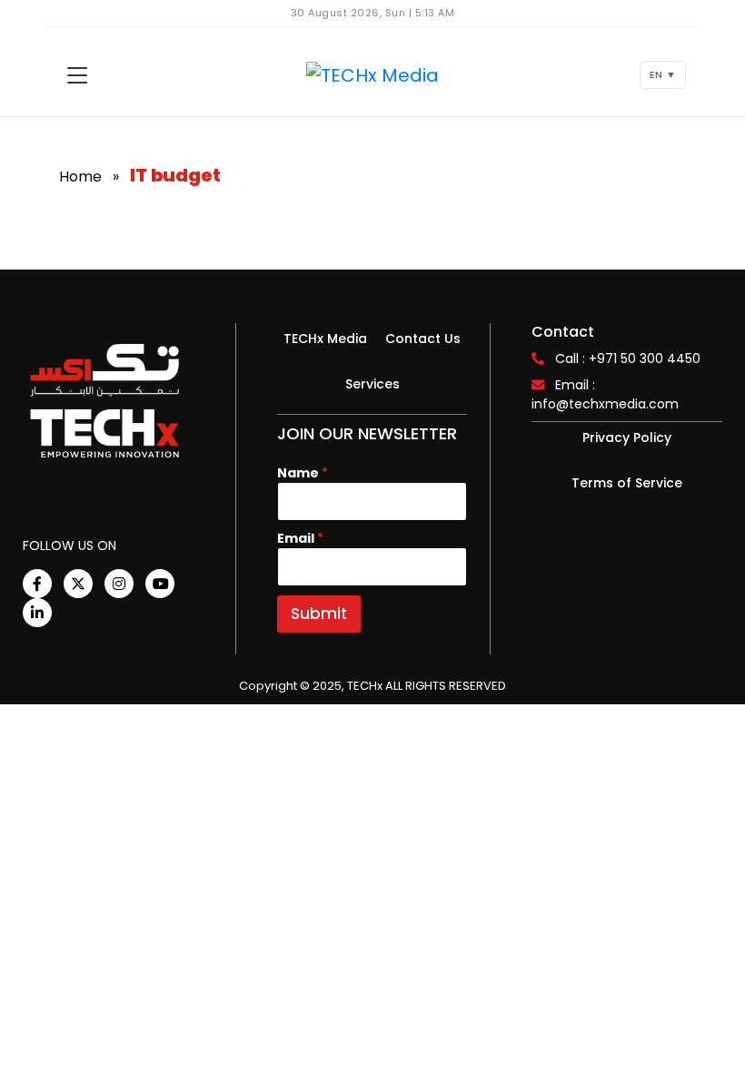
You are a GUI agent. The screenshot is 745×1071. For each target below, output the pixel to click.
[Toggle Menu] (77, 75)
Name (302, 473)
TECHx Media (325, 338)
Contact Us (423, 338)
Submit (319, 613)
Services (372, 384)
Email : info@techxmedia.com (605, 394)
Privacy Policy (626, 437)
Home (80, 176)
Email (300, 538)
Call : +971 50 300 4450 (627, 358)
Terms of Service (626, 483)
